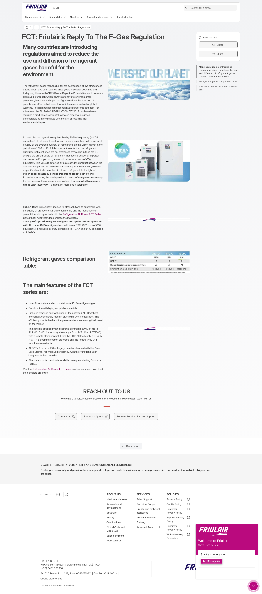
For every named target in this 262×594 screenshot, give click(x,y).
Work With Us (113, 540)
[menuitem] (35, 17)
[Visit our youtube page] (66, 494)
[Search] (186, 8)
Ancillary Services (146, 517)
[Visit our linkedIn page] (58, 494)
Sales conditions (115, 535)
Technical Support (146, 504)
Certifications (113, 522)
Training (140, 522)
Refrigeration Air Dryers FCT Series (82, 214)
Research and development (114, 506)
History (110, 517)
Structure (111, 512)
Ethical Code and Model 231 (115, 529)
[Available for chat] (253, 586)
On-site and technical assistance (148, 510)
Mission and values (116, 499)
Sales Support (144, 499)
